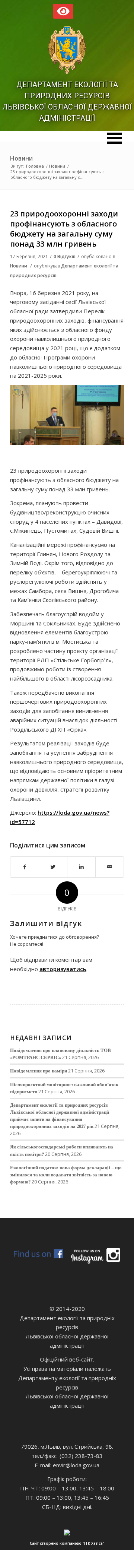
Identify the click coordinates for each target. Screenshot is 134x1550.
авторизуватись (62, 969)
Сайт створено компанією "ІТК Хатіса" (67, 1543)
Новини (21, 158)
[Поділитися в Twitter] (53, 867)
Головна (35, 166)
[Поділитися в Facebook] (24, 867)
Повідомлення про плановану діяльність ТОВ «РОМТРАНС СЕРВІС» (60, 1054)
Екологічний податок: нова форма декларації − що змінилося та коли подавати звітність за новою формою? (66, 1174)
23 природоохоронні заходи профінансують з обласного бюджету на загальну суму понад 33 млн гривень (64, 229)
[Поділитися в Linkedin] (81, 867)
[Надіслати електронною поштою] (110, 867)
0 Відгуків (65, 256)
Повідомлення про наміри (38, 1070)
